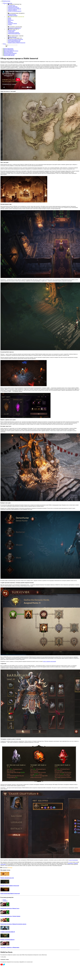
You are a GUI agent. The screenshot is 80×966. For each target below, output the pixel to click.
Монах (9, 21)
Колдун (9, 19)
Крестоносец (11, 20)
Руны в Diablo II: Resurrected (14, 41)
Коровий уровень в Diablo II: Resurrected (16, 42)
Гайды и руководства (7, 3)
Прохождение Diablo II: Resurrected (15, 39)
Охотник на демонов (12, 23)
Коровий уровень (11, 30)
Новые (4, 899)
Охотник (13, 54)
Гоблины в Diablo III (12, 9)
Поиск (4, 43)
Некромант (10, 22)
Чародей (10, 24)
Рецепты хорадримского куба (14, 40)
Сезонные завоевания (12, 6)
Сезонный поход (11, 5)
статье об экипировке (73, 860)
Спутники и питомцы (12, 15)
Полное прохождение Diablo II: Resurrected (10, 893)
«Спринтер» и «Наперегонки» (14, 28)
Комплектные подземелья (13, 7)
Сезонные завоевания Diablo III (7, 931)
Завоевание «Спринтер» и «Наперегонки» (9, 947)
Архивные (5, 900)
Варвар (9, 17)
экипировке (70, 863)
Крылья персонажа (12, 14)
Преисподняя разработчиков (14, 33)
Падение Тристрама (12, 37)
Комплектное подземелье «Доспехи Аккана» (10, 916)
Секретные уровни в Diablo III (14, 8)
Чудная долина (11, 31)
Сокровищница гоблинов (13, 32)
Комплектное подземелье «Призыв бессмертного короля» (13, 924)
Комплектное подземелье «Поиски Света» (9, 908)
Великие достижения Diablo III (14, 11)
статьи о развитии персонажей (49, 661)
